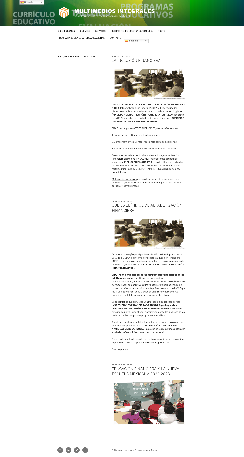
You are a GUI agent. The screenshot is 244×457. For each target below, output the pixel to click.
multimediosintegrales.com (154, 342)
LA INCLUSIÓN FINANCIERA (136, 60)
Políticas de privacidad (122, 450)
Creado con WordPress (146, 450)
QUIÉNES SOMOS (66, 31)
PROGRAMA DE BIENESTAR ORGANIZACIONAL (81, 38)
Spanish (133, 41)
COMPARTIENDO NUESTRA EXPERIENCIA (132, 31)
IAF (116, 274)
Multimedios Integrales (114, 11)
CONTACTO (115, 38)
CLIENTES (85, 31)
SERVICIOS (100, 31)
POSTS (161, 31)
